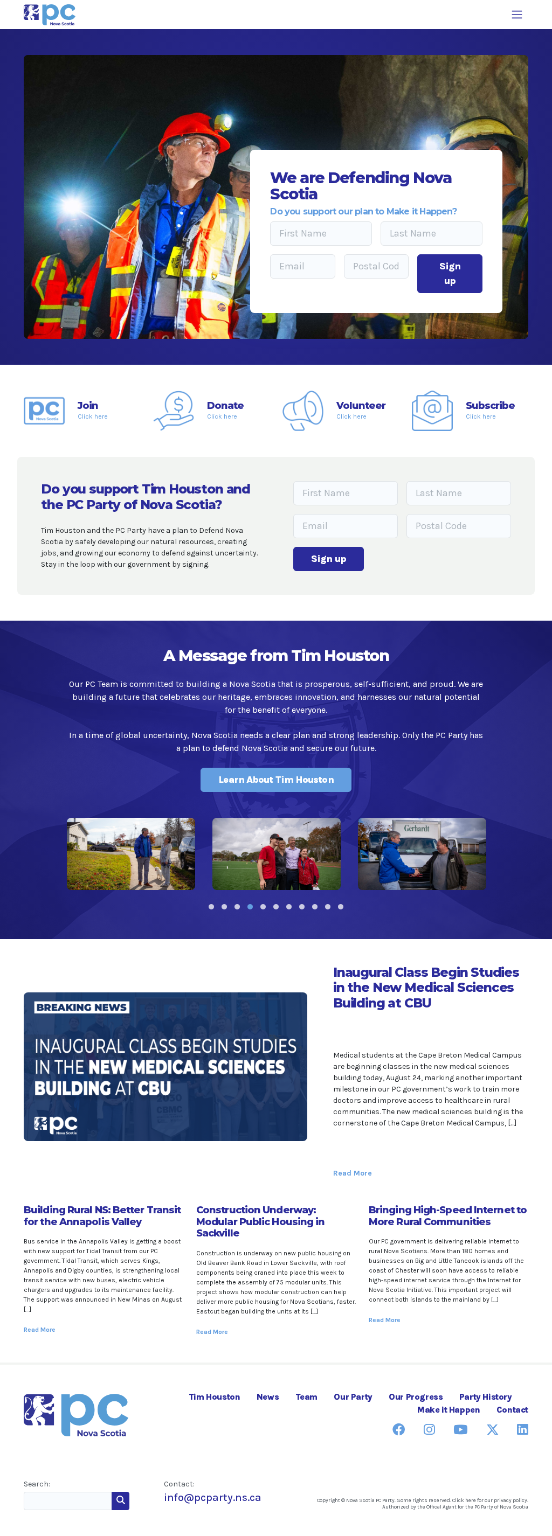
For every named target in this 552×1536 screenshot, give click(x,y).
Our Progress (416, 1397)
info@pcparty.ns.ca (212, 1497)
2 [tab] (224, 906)
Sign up (449, 273)
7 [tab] (289, 906)
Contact (512, 1410)
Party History (485, 1397)
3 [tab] (237, 906)
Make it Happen (448, 1410)
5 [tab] (263, 906)
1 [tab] (211, 906)
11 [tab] (340, 906)
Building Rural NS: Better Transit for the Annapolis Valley (102, 1216)
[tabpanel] (131, 854)
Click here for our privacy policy (489, 1500)
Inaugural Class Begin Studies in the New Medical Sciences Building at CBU (426, 987)
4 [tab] (250, 906)
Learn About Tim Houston (275, 780)
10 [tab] (327, 906)
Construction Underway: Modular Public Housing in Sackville (260, 1221)
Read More (352, 1173)
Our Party (353, 1397)
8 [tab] (302, 906)
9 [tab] (314, 906)
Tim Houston (214, 1397)
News (268, 1397)
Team (306, 1397)
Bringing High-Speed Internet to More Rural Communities (448, 1216)
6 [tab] (276, 906)
